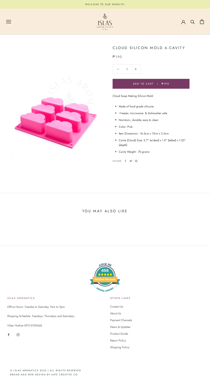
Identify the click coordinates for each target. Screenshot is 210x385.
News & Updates (120, 327)
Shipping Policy (119, 347)
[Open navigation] (8, 21)
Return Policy (118, 340)
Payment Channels (121, 320)
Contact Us (116, 307)
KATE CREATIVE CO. (65, 374)
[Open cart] (202, 21)
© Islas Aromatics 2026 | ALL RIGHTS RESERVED (45, 370)
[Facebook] (125, 161)
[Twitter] (131, 161)
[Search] (193, 22)
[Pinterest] (136, 161)
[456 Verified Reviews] (105, 294)
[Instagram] (18, 334)
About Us (115, 313)
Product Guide (119, 334)
